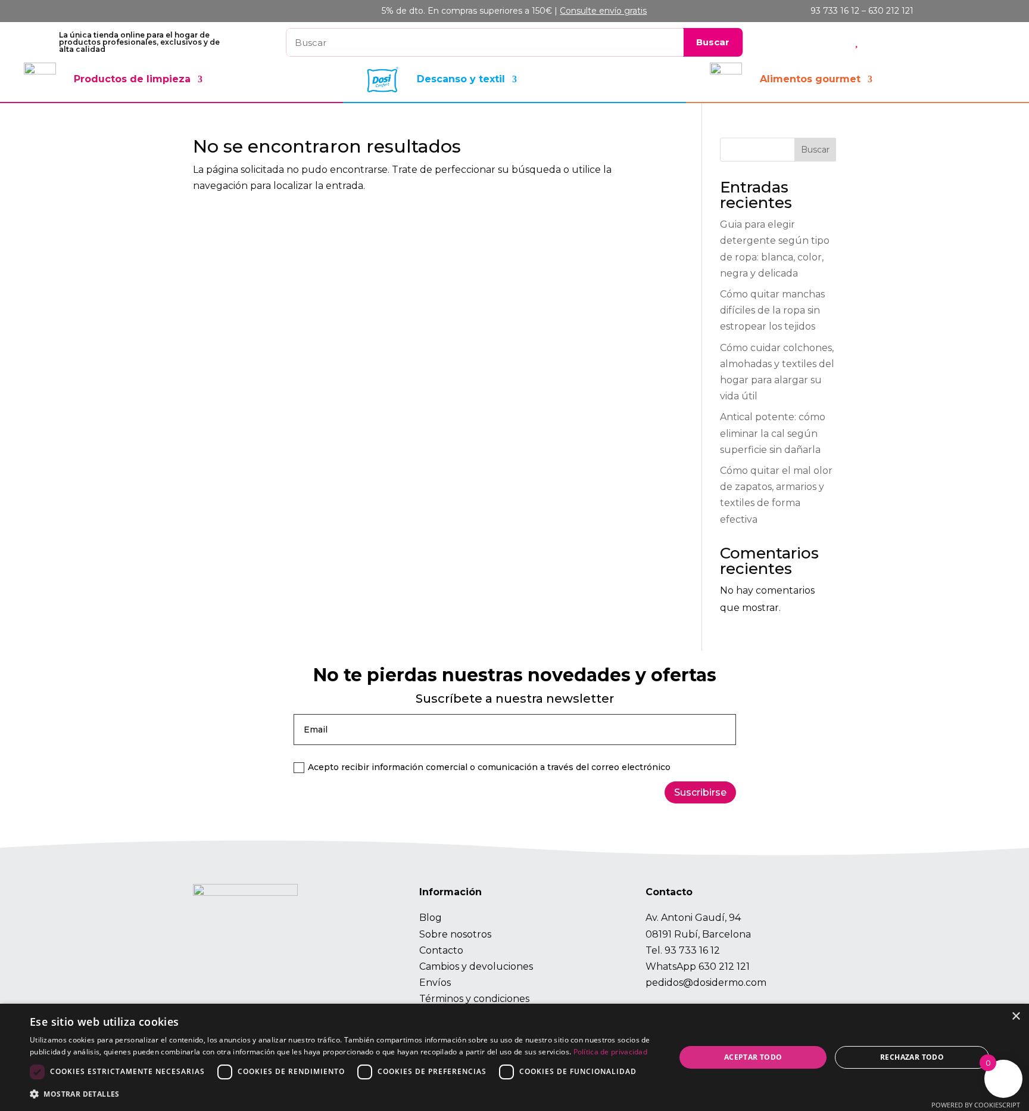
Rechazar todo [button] (912, 1057)
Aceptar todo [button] (753, 1057)
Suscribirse (700, 792)
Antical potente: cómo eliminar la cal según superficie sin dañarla (772, 433)
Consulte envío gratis (603, 10)
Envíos (435, 982)
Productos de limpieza (132, 79)
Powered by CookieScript (975, 1104)
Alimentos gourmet (810, 79)
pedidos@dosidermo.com (706, 982)
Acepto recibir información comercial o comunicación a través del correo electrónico (489, 767)
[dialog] (514, 1057)
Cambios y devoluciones (476, 966)
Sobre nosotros (455, 934)
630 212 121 (724, 966)
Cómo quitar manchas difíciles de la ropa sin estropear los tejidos (772, 310)
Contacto (441, 950)
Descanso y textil (461, 79)
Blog (430, 917)
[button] (343, 1094)
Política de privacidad (610, 1052)
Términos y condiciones (474, 998)
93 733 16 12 (692, 950)
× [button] (1015, 1016)
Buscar (815, 149)
